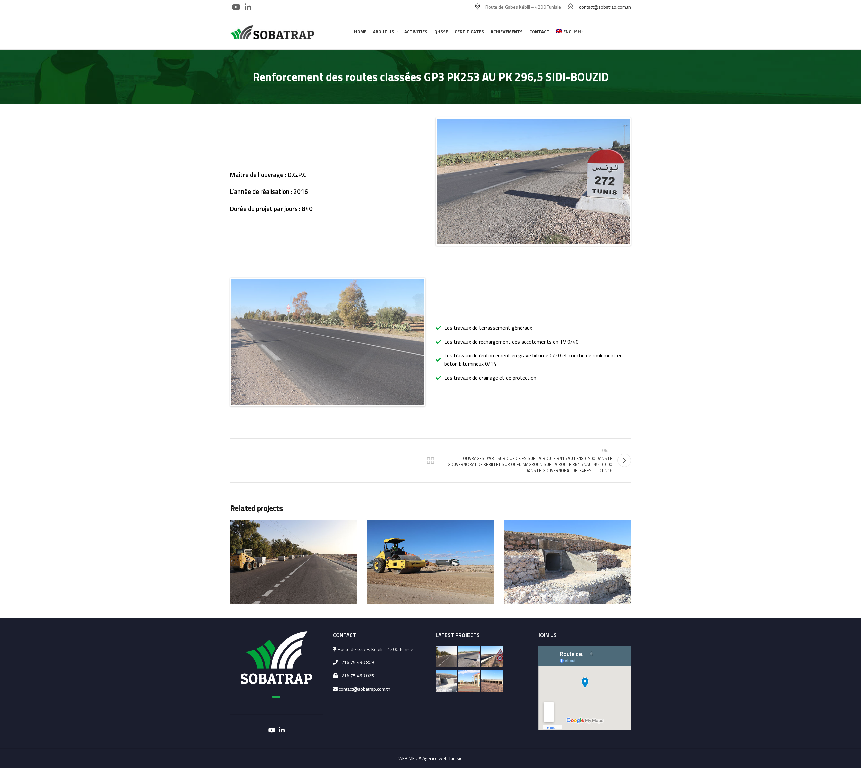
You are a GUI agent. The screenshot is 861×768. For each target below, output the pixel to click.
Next (639, 181)
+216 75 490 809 (356, 662)
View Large (348, 527)
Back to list (430, 460)
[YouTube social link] (236, 7)
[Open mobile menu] (627, 32)
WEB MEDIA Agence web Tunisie (430, 758)
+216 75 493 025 (356, 675)
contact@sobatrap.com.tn (605, 6)
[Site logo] (272, 31)
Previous (427, 181)
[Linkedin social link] (247, 7)
